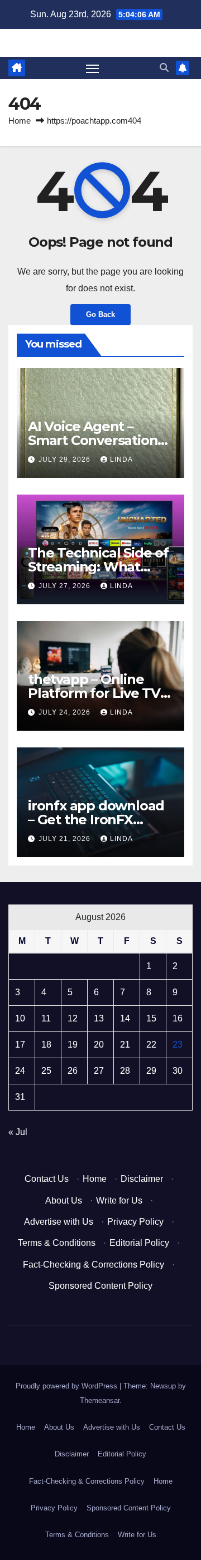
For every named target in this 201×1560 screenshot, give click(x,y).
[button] (164, 67)
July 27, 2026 (66, 586)
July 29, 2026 (66, 459)
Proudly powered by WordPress (67, 1386)
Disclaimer (142, 1179)
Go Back (100, 314)
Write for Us (119, 1200)
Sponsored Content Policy (100, 1285)
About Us (63, 1200)
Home (19, 120)
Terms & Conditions (56, 1243)
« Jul (17, 1132)
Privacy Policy (135, 1221)
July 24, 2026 (66, 712)
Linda (121, 459)
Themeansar (99, 1400)
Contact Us (47, 1179)
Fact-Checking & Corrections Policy (93, 1264)
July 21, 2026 (66, 839)
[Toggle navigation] (92, 68)
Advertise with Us (58, 1221)
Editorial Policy (139, 1243)
